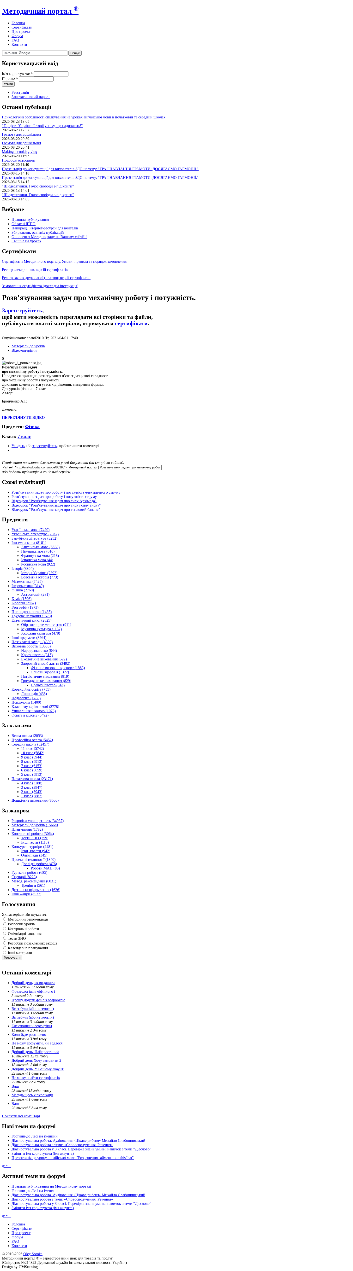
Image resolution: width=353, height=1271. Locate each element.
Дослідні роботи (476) (39, 864)
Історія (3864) (23, 568)
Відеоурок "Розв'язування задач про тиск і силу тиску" (56, 505)
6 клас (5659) (31, 770)
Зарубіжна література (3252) (34, 538)
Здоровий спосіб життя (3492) (45, 663)
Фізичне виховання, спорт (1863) (58, 668)
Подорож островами (18, 160)
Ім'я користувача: (17, 74)
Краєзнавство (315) (37, 655)
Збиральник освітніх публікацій (38, 232)
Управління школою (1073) (34, 711)
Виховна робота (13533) (31, 646)
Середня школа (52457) (30, 744)
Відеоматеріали (24, 350)
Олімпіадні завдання (24, 934)
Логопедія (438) (34, 694)
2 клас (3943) (31, 792)
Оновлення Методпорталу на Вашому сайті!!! (49, 237)
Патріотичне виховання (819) (45, 676)
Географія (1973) (25, 607)
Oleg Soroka (33, 1254)
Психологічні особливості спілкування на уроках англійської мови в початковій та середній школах (83, 117)
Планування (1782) (27, 829)
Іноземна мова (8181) (29, 543)
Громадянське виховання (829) (46, 681)
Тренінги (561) (33, 885)
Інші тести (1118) (35, 842)
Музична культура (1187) (41, 629)
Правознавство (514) (48, 685)
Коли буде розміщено (29, 1034)
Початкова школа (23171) (32, 779)
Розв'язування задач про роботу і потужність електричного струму (66, 492)
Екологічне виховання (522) (44, 659)
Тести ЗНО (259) (34, 838)
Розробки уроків (21, 924)
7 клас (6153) (31, 766)
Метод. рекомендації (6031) (34, 881)
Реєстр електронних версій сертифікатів (35, 270)
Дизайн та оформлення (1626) (36, 890)
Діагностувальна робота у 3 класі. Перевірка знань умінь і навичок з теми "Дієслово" (81, 1149)
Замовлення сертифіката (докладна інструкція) (40, 286)
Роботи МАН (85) (45, 868)
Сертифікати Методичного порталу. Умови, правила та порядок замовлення (64, 261)
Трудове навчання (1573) (32, 616)
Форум (17, 36)
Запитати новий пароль (31, 97)
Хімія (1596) (21, 599)
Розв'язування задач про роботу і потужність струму (54, 497)
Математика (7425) (27, 581)
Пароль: (10, 79)
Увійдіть (18, 446)
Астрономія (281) (35, 594)
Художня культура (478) (40, 633)
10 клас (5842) (32, 753)
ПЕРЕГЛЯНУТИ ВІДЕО (23, 417)
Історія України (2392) (39, 573)
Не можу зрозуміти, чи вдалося (37, 1043)
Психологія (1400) (26, 702)
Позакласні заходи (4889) (32, 642)
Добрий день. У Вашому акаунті (38, 1069)
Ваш (15, 1086)
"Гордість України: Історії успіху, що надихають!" (42, 126)
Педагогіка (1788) (26, 698)
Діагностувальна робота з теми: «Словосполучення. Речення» (62, 1145)
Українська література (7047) (35, 534)
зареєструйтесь (44, 446)
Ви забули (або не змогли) (33, 1009)
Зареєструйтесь (22, 310)
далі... (6, 1166)
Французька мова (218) (40, 556)
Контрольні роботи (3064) (33, 834)
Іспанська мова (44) (37, 560)
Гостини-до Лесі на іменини (35, 1136)
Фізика (32, 426)
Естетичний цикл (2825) (31, 620)
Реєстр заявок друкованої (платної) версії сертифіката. (46, 278)
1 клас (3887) (31, 796)
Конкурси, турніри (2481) (32, 847)
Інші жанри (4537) (26, 894)
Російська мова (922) (38, 564)
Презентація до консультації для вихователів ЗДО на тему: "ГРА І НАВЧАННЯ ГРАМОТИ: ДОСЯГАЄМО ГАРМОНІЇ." (100, 169)
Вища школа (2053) (27, 736)
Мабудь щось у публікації (32, 1095)
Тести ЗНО (16, 938)
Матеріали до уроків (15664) (35, 825)
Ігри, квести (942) (35, 851)
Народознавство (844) (39, 650)
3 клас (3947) (31, 787)
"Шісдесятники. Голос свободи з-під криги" (38, 186)
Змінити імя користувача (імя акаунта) (43, 1153)
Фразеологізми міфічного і (33, 991)
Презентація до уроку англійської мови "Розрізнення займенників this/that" (73, 1158)
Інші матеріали (19, 953)
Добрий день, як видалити (33, 983)
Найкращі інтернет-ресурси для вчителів (45, 228)
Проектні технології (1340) (33, 859)
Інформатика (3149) (28, 586)
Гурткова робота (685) (29, 872)
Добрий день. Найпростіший (35, 1052)
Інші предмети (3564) (29, 638)
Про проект (21, 31)
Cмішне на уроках (26, 241)
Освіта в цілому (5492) (30, 715)
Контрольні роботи (23, 929)
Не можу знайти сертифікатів (36, 1078)
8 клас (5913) (31, 761)
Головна (18, 23)
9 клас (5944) (31, 757)
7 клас (24, 436)
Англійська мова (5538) (40, 547)
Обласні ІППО (24, 224)
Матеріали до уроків (28, 346)
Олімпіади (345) (34, 855)
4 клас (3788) (31, 783)
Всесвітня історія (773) (39, 577)
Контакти (19, 44)
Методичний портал (40, 11)
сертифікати (131, 323)
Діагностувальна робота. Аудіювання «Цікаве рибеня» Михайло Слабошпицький (78, 1140)
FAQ (15, 40)
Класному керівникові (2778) (35, 707)
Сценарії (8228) (24, 877)
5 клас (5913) (31, 774)
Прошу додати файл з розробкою (38, 1000)
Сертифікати (22, 27)
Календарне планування (27, 948)
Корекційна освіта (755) (31, 689)
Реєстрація (20, 92)
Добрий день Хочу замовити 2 (36, 1060)
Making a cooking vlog (19, 152)
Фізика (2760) (23, 590)
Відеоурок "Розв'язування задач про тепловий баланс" (56, 509)
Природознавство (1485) (32, 612)
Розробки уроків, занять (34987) (38, 821)
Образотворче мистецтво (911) (46, 625)
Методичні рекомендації (27, 919)
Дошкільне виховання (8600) (35, 800)
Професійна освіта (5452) (32, 740)
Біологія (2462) (24, 603)
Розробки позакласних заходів (32, 943)
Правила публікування (30, 219)
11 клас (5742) (32, 748)
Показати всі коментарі (21, 1116)
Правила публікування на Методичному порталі (51, 1186)
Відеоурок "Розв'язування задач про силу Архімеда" (54, 501)
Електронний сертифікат (32, 1026)
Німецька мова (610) (38, 551)
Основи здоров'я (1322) (50, 672)
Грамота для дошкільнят (21, 134)
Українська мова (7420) (30, 530)
